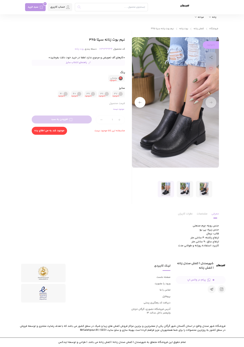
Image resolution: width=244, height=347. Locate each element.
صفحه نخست (163, 277)
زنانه (213, 17)
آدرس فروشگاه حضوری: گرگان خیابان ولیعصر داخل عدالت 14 (150, 311)
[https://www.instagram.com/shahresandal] (222, 289)
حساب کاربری (57, 7)
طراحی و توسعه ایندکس (72, 342)
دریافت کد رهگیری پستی (157, 303)
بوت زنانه (183, 29)
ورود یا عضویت (162, 284)
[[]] (212, 289)
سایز (122, 88)
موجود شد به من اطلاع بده (49, 131)
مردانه (200, 17)
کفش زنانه (199, 29)
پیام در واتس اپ (196, 280)
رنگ (122, 72)
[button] (140, 102)
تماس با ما (165, 290)
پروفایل (166, 296)
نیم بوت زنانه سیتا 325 (162, 29)
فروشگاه (213, 29)
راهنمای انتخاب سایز (76, 62)
